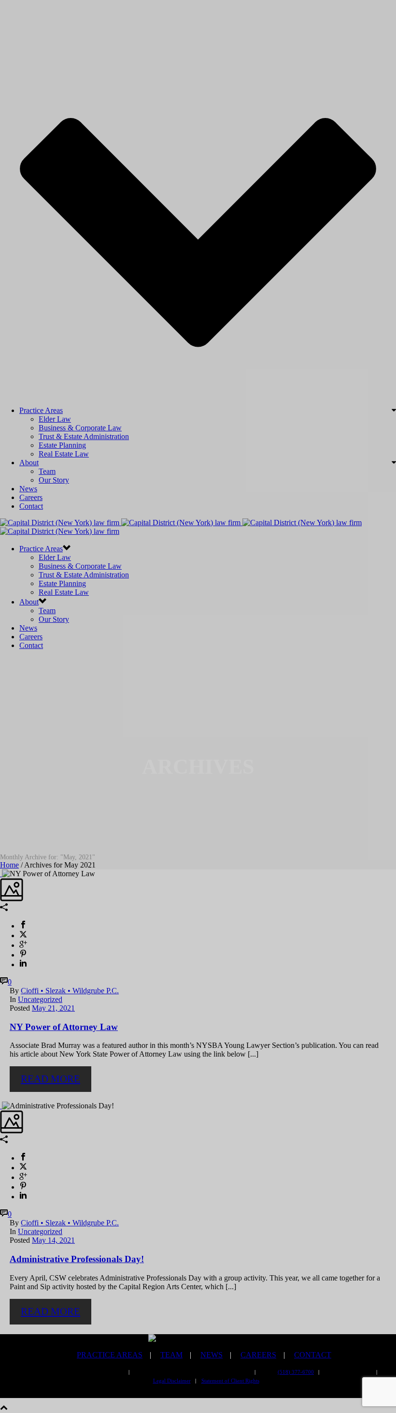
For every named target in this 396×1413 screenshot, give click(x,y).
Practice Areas (41, 410)
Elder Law (55, 419)
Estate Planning (62, 445)
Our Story (54, 480)
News (28, 489)
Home (9, 865)
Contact (31, 506)
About (29, 462)
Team (47, 471)
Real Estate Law (64, 454)
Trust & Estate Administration (84, 436)
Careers (30, 497)
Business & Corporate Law (80, 428)
